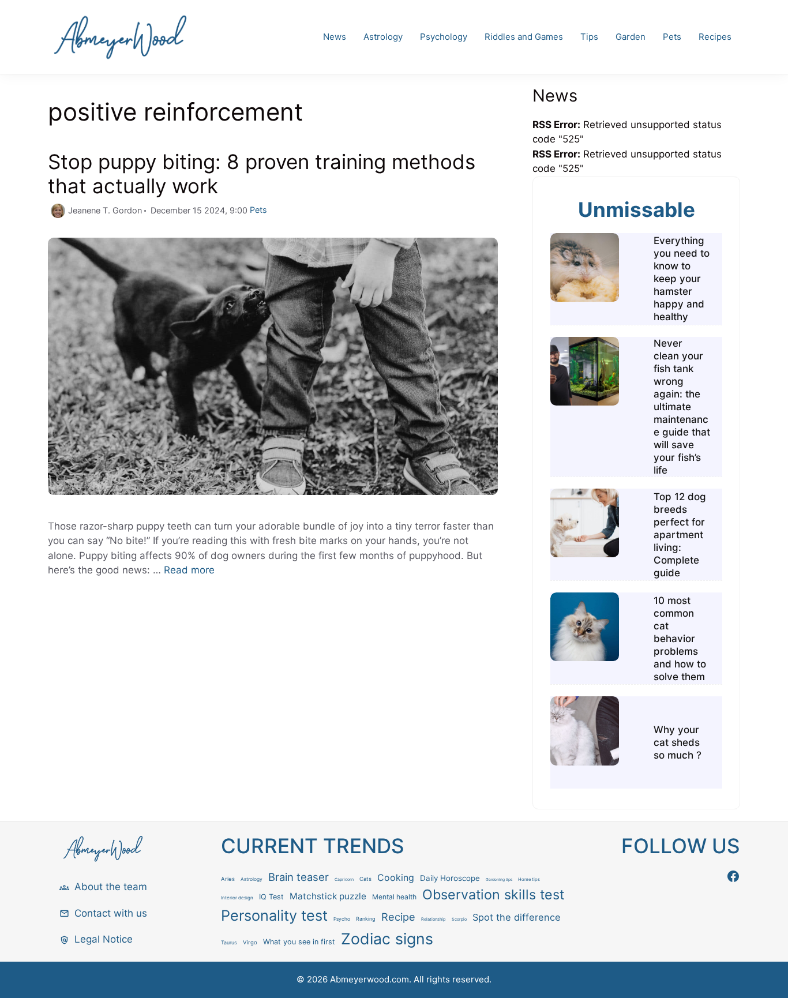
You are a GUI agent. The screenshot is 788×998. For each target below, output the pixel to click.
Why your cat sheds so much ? (677, 742)
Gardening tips (499, 879)
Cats (365, 879)
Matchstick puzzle (328, 896)
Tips (589, 36)
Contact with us (110, 913)
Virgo (250, 942)
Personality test (274, 915)
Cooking (395, 877)
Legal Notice (103, 939)
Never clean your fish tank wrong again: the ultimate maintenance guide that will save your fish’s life (682, 406)
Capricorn (344, 879)
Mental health (394, 896)
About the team (110, 886)
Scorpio (459, 919)
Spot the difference (516, 917)
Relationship (433, 919)
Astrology (383, 36)
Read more (189, 570)
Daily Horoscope (450, 878)
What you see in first (299, 941)
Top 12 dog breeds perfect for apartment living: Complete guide (680, 535)
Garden (631, 36)
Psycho (341, 919)
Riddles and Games (524, 36)
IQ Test (271, 896)
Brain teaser (298, 877)
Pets (672, 36)
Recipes (715, 36)
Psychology (443, 36)
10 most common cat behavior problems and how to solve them (680, 638)
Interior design (237, 898)
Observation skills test (493, 894)
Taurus (229, 942)
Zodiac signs (387, 938)
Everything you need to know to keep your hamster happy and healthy (682, 278)
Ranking (366, 919)
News (334, 36)
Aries (228, 879)
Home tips (529, 879)
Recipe (398, 916)
